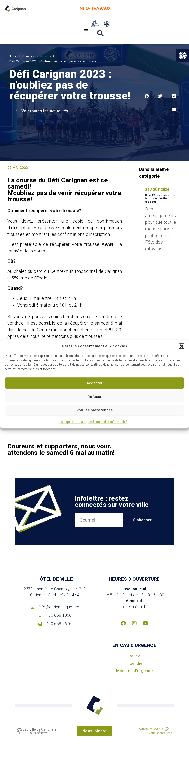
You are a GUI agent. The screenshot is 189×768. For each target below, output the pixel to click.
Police (134, 656)
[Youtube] (145, 623)
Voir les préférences (94, 410)
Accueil (14, 56)
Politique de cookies (73, 422)
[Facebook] (123, 623)
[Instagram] (134, 623)
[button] (181, 346)
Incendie (134, 663)
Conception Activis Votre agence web (155, 731)
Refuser (94, 396)
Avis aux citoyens (38, 56)
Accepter (94, 383)
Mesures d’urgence (134, 671)
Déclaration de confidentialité (107, 422)
